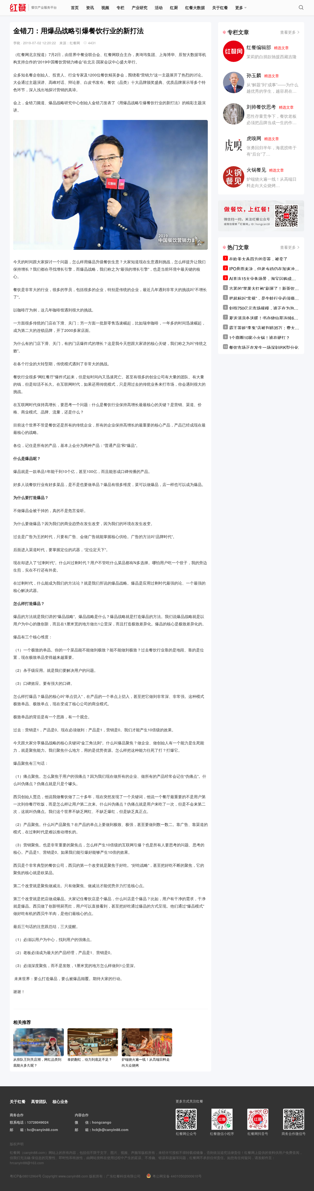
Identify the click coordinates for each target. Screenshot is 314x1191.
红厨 (174, 7)
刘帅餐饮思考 (270, 106)
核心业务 (60, 1101)
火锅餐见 (265, 169)
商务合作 (17, 1114)
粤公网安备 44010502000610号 (177, 1176)
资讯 (90, 7)
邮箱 (20, 1129)
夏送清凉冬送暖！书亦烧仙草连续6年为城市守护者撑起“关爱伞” (263, 318)
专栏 (120, 7)
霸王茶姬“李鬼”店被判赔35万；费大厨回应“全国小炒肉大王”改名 (264, 327)
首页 (75, 7)
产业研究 (139, 7)
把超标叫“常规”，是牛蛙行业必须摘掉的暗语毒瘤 (264, 298)
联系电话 (17, 1122)
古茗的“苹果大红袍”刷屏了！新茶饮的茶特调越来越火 (264, 288)
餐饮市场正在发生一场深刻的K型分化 (264, 347)
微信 (85, 1122)
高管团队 (39, 1101)
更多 (239, 7)
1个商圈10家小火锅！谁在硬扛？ (259, 337)
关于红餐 (220, 7)
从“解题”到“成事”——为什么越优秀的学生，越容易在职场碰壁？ (272, 90)
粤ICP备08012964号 (25, 1176)
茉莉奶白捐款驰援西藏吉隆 (272, 56)
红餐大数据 (195, 7)
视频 (105, 7)
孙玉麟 (263, 75)
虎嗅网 (263, 138)
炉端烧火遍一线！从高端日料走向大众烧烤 (272, 182)
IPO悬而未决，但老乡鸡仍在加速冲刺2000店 (264, 268)
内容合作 (82, 1114)
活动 (159, 7)
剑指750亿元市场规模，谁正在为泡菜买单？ (263, 308)
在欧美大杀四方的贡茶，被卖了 (258, 259)
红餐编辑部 (268, 47)
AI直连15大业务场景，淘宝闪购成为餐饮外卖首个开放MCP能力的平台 (262, 278)
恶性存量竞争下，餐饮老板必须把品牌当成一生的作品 (272, 119)
